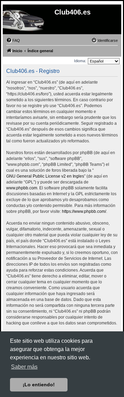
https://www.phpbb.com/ (84, 211)
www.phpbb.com (21, 188)
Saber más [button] (24, 367)
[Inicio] (15, 20)
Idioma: (80, 61)
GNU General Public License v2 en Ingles (45, 176)
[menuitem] (13, 40)
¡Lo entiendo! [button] (39, 384)
